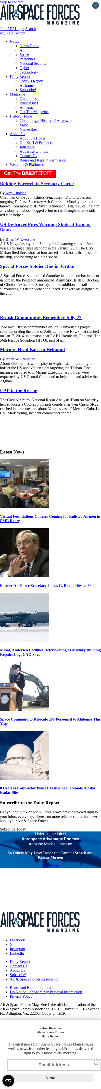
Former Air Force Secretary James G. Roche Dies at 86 (45, 585)
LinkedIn (17, 953)
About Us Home (32, 138)
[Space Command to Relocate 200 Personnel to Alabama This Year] (24, 709)
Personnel (27, 59)
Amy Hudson (15, 193)
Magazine (17, 94)
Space (24, 55)
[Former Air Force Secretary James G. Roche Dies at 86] (24, 576)
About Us (17, 134)
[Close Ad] (96, 1062)
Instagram (17, 949)
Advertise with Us (34, 151)
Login (19, 29)
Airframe (27, 85)
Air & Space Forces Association (34, 979)
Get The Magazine (34, 112)
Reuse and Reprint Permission (43, 160)
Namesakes (28, 129)
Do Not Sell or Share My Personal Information (46, 992)
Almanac (27, 107)
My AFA (7, 33)
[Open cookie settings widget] (8, 1081)
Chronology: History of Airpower (46, 121)
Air (22, 50)
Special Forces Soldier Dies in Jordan (37, 266)
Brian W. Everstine (20, 239)
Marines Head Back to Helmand (32, 349)
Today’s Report (31, 81)
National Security (33, 63)
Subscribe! (28, 90)
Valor (24, 125)
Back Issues (29, 103)
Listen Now (50, 865)
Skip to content (11, 2)
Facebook (17, 940)
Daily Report (20, 77)
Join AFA (7, 29)
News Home (29, 46)
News (14, 41)
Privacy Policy (21, 996)
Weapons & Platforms (27, 164)
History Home (21, 116)
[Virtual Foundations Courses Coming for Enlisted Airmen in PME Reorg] (24, 507)
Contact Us (28, 156)
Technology (29, 72)
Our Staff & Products (36, 142)
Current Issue (30, 99)
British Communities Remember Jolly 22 (41, 317)
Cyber (24, 68)
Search (30, 29)
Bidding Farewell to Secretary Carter (37, 183)
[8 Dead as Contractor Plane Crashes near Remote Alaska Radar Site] (24, 778)
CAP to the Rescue (18, 390)
